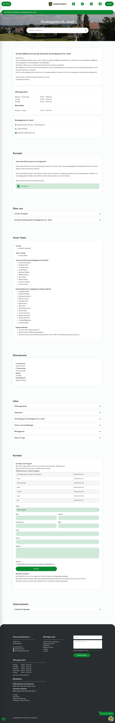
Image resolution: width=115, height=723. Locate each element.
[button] (3, 719)
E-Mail (17, 530)
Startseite (16, 12)
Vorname (60, 514)
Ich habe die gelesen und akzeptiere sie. (36, 564)
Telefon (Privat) (20, 522)
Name (17, 514)
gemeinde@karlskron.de (22, 651)
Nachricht (18, 546)
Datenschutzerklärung (31, 564)
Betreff (17, 538)
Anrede (17, 506)
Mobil (59, 522)
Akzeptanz (18, 561)
